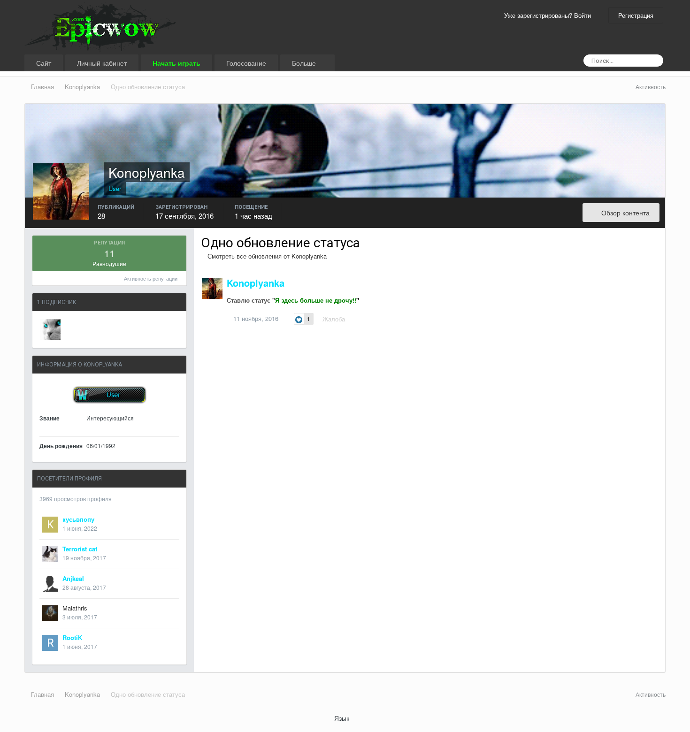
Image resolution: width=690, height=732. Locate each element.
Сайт (43, 63)
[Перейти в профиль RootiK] (50, 643)
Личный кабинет (102, 63)
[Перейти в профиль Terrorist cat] (50, 554)
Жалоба (333, 318)
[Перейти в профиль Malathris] (50, 613)
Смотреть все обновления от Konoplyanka (266, 256)
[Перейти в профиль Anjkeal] (50, 584)
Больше (305, 63)
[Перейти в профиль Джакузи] (50, 329)
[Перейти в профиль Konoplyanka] (212, 288)
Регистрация (635, 15)
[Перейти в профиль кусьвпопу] (50, 525)
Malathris (74, 607)
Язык (342, 718)
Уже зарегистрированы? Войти (549, 15)
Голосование (246, 63)
